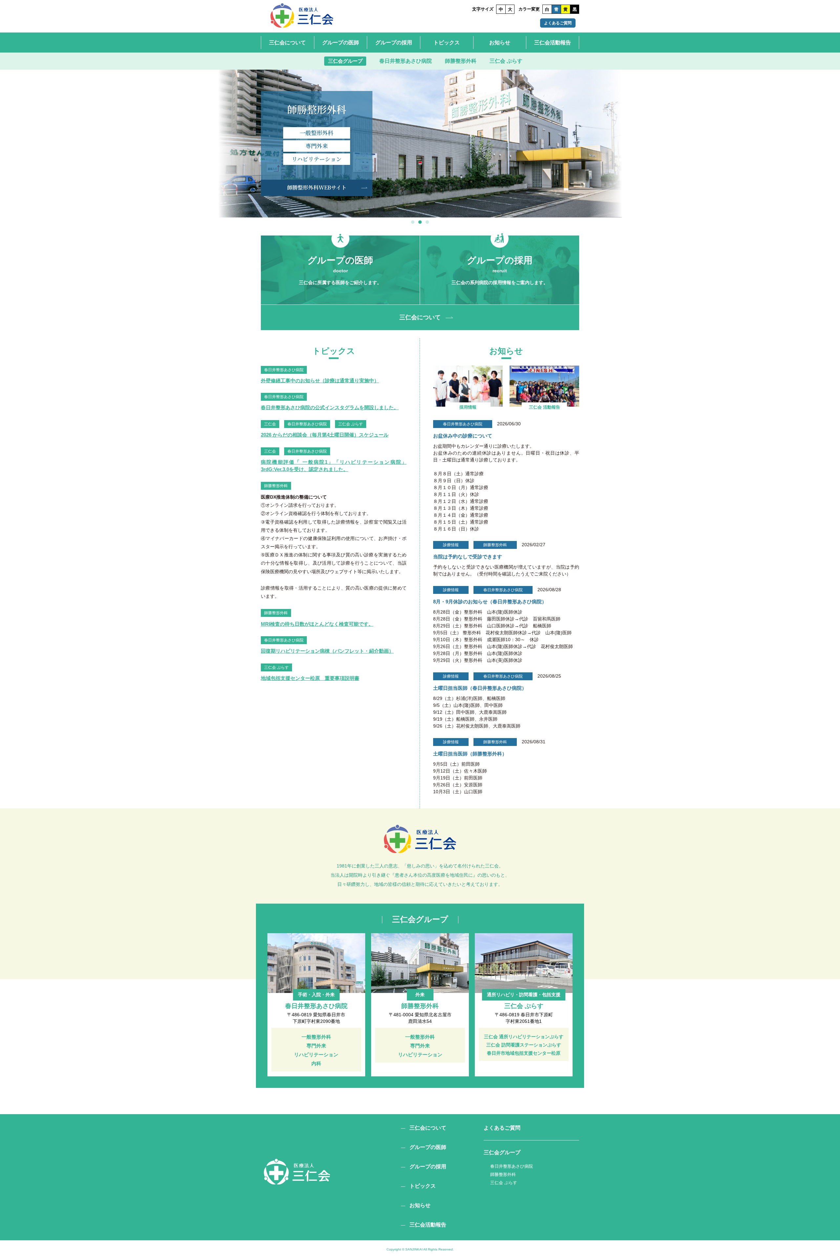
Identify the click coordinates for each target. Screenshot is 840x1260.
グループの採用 (393, 42)
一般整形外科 (316, 132)
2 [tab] (420, 222)
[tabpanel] (420, 143)
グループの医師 (340, 42)
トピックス (446, 42)
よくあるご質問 (558, 23)
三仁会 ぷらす (506, 61)
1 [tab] (413, 222)
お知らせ (499, 42)
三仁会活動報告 (552, 42)
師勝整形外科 (460, 61)
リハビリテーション (317, 159)
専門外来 (316, 146)
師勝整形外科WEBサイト (316, 187)
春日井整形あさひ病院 (405, 61)
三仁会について (287, 42)
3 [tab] (427, 222)
